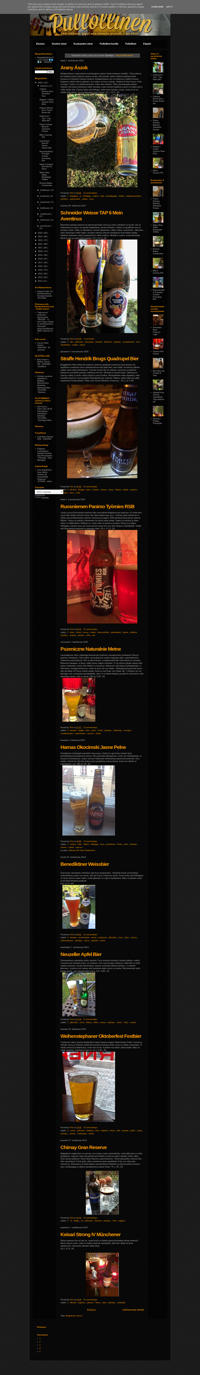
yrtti (93, 635)
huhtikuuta (45, 208)
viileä (78, 493)
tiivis (138, 342)
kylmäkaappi (111, 196)
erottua (73, 844)
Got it (169, 7)
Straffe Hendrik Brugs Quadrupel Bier (99, 358)
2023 (40, 240)
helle (80, 844)
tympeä (73, 635)
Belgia (77, 1221)
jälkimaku (79, 342)
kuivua (86, 632)
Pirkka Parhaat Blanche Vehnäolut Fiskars (46, 127)
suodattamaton (67, 733)
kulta (102, 196)
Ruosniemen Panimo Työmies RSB (97, 506)
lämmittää (89, 342)
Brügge (81, 490)
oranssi (134, 937)
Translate (45, 498)
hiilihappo (87, 196)
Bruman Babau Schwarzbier (46, 184)
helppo (81, 730)
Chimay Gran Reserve (83, 1147)
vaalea (85, 199)
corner (73, 1130)
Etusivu (40, 44)
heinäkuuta (45, 190)
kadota (96, 196)
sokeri (119, 1022)
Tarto (114, 1221)
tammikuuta (45, 226)
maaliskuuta (45, 214)
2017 (40, 262)
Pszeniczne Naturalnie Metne (90, 649)
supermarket (75, 199)
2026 (40, 83)
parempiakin (116, 632)
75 (71, 1221)
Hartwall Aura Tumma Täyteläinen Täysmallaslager (158, 397)
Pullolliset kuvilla (109, 44)
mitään (121, 196)
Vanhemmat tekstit (133, 1309)
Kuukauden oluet (83, 44)
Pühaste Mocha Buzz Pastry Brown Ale (46, 110)
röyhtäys (64, 199)
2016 (40, 266)
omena (103, 1022)
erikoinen (81, 1130)
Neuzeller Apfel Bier (80, 954)
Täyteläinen (65, 345)
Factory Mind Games (42, 344)
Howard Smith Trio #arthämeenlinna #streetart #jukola (45, 293)
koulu (82, 1022)
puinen (126, 632)
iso (82, 1221)
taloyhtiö (95, 940)
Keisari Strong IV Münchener (90, 1234)
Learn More (157, 7)
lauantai (125, 1130)
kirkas (113, 1130)
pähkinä (133, 632)
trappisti (121, 1221)
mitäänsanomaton (134, 196)
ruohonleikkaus (67, 940)
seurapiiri (127, 730)
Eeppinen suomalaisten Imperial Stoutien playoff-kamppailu (44, 452)
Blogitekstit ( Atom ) (74, 1316)
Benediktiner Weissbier (84, 864)
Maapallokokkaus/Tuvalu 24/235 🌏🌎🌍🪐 (45, 59)
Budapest (74, 196)
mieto (127, 937)
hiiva (88, 730)
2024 (40, 236)
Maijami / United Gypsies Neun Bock (47, 102)
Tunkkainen (82, 1134)
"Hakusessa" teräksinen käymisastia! (42, 314)
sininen (63, 847)
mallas (126, 490)
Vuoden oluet (59, 44)
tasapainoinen (129, 342)
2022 (40, 244)
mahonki (99, 342)
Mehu (96, 1022)
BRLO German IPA (158, 172)
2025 (40, 233)
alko (72, 342)
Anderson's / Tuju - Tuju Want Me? (45, 118)
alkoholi (73, 490)
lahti (119, 1130)
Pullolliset (130, 44)
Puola (100, 730)
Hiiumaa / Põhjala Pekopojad (157, 421)
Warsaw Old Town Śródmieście (82, 850)
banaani (73, 730)
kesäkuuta (45, 196)
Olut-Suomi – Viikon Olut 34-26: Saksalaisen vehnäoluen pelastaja (44, 411)
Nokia (98, 1302)
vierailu (133, 1022)
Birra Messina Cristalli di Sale (159, 373)
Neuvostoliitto (104, 632)
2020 (40, 251)
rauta (104, 1302)
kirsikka (95, 490)
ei (81, 196)
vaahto (75, 345)
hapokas (82, 1302)
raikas (140, 1130)
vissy (91, 199)
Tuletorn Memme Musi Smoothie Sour (46, 92)
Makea (118, 490)
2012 (40, 281)
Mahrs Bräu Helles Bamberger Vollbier (45, 175)
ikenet (79, 632)
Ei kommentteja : (91, 193)
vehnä (82, 345)
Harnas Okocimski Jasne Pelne (93, 747)
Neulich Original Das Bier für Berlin (46, 166)
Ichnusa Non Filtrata (158, 352)
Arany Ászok (74, 67)
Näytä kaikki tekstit (124, 55)
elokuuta (44, 86)
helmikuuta (45, 220)
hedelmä (90, 1130)
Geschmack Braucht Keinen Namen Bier (46, 144)
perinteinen (111, 844)
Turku (126, 1022)
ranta (126, 844)
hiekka (86, 844)
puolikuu (134, 490)
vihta (88, 635)
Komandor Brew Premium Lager (157, 330)
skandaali (121, 1302)
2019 (40, 255)
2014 (40, 274)
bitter (72, 632)
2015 (40, 270)
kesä (102, 844)
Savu (72, 493)
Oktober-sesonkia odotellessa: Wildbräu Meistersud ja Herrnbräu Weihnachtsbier (44, 382)
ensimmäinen (84, 937)
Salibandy (117, 730)
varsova (90, 733)
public (133, 1130)
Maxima (98, 1221)
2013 (40, 277)
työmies (81, 635)
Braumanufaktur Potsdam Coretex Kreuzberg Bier (46, 156)
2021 (40, 248)
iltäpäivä (105, 1130)
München (108, 342)
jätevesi (90, 1302)
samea (73, 1134)
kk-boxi (104, 490)
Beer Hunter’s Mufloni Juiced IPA (43, 362)
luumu (111, 490)
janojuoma (102, 937)
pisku (93, 730)
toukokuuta (45, 202)
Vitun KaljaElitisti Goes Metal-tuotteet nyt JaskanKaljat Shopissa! (44, 474)
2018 (40, 259)
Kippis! (147, 44)
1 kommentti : (90, 339)
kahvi (88, 490)
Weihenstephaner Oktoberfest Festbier (100, 1036)
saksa (87, 940)
